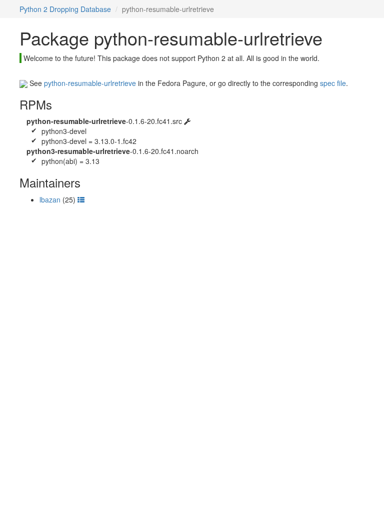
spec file (333, 83)
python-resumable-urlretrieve (90, 83)
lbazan (50, 199)
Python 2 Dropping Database (65, 9)
